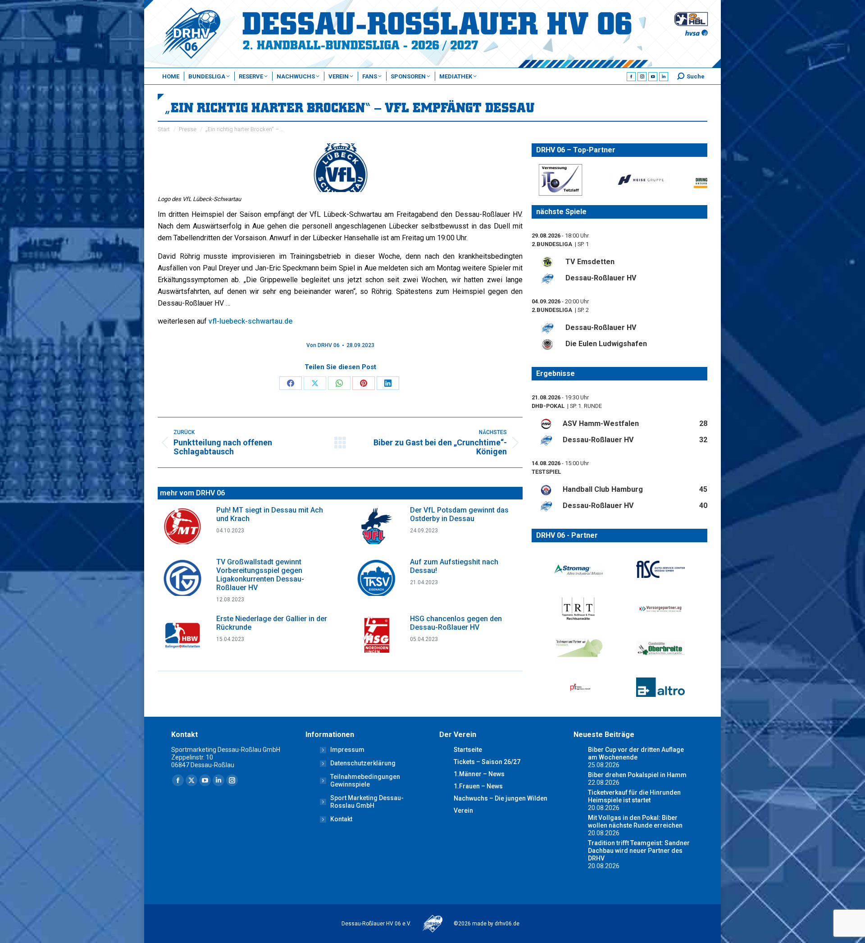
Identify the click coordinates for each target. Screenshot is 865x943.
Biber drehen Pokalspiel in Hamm (637, 774)
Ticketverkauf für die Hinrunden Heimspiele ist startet (634, 796)
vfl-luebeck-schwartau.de (250, 321)
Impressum (347, 749)
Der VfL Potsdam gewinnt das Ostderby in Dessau (459, 514)
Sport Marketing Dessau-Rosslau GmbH (367, 801)
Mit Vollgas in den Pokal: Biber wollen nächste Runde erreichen (635, 821)
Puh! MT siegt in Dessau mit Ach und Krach (269, 514)
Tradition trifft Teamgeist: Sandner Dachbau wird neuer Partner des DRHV (639, 850)
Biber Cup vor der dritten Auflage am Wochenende (636, 753)
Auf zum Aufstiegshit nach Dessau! (454, 566)
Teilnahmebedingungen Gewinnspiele (365, 780)
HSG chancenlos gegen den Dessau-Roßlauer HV (456, 623)
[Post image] (182, 526)
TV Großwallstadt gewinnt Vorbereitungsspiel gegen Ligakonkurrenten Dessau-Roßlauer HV (260, 575)
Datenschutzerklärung (363, 763)
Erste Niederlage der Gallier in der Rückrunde (271, 623)
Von (323, 345)
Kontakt (341, 819)
